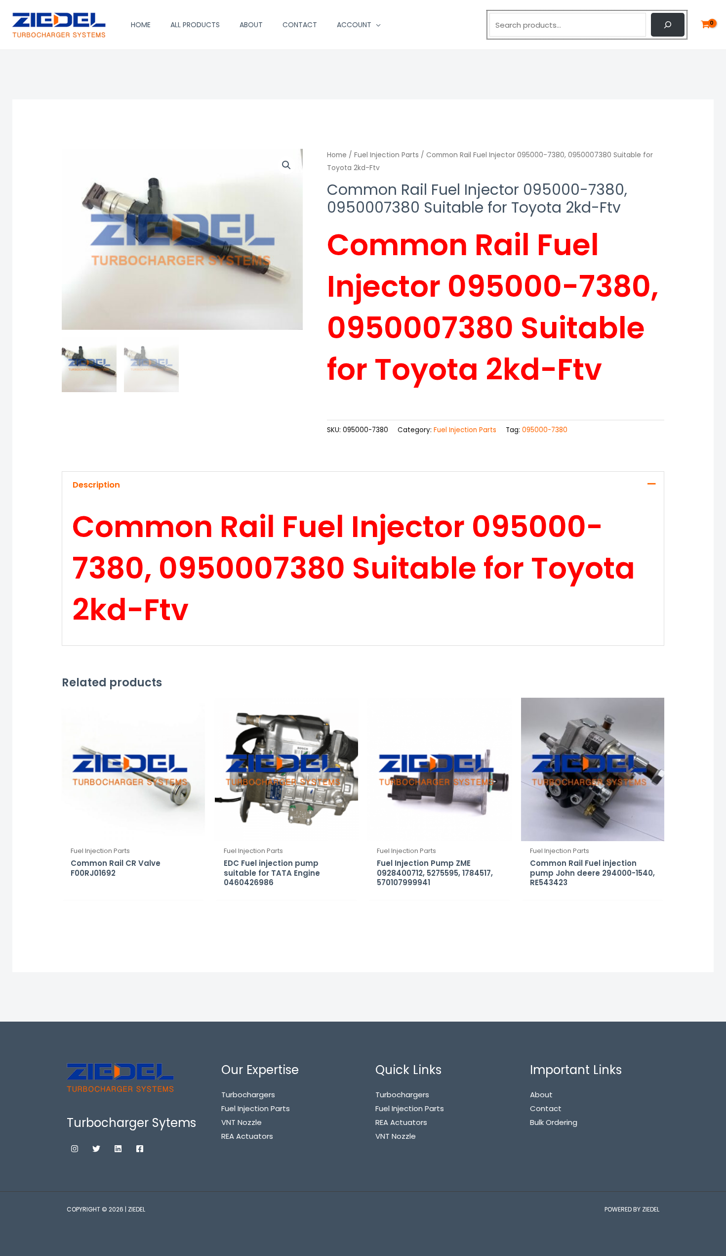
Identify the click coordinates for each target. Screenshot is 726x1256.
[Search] (668, 25)
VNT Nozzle (395, 1136)
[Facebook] (140, 1149)
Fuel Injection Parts (386, 155)
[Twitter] (96, 1149)
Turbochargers (402, 1094)
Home (337, 155)
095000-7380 (544, 430)
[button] (286, 165)
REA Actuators (401, 1122)
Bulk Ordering (553, 1122)
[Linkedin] (118, 1149)
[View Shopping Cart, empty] (705, 25)
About (541, 1094)
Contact (546, 1108)
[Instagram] (74, 1149)
